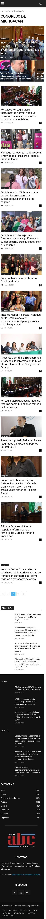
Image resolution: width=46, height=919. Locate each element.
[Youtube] (27, 892)
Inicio (2, 11)
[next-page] (24, 594)
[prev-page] (3, 594)
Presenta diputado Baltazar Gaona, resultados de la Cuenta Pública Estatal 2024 (21, 443)
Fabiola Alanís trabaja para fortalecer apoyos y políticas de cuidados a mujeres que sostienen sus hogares (21, 240)
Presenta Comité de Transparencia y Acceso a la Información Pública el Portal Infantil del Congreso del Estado (21, 362)
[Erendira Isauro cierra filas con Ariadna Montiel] (21, 264)
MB (2, 123)
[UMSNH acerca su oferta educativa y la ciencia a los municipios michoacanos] (7, 702)
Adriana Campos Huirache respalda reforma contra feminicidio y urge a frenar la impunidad (17, 531)
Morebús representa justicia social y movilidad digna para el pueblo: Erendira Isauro (21, 156)
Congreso (4, 39)
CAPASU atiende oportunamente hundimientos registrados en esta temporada (27, 769)
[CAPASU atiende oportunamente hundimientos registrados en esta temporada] (7, 770)
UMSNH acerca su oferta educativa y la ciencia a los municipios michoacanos (25, 701)
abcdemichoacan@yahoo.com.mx (26, 874)
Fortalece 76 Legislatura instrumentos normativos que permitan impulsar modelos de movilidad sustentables (19, 114)
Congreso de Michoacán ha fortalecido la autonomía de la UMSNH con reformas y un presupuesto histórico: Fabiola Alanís (18, 487)
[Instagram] (21, 892)
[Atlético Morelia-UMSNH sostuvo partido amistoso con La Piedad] (7, 690)
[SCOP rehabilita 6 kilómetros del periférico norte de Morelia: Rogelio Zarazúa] (7, 617)
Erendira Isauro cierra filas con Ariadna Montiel (19, 280)
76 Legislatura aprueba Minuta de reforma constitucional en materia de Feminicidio (21, 404)
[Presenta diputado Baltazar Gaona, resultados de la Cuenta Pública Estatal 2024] (21, 426)
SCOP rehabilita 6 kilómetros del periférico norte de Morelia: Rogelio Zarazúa (28, 617)
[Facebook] (14, 892)
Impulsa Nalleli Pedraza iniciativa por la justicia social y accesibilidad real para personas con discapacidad (21, 319)
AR (2, 328)
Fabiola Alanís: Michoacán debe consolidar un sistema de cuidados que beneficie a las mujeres (19, 197)
